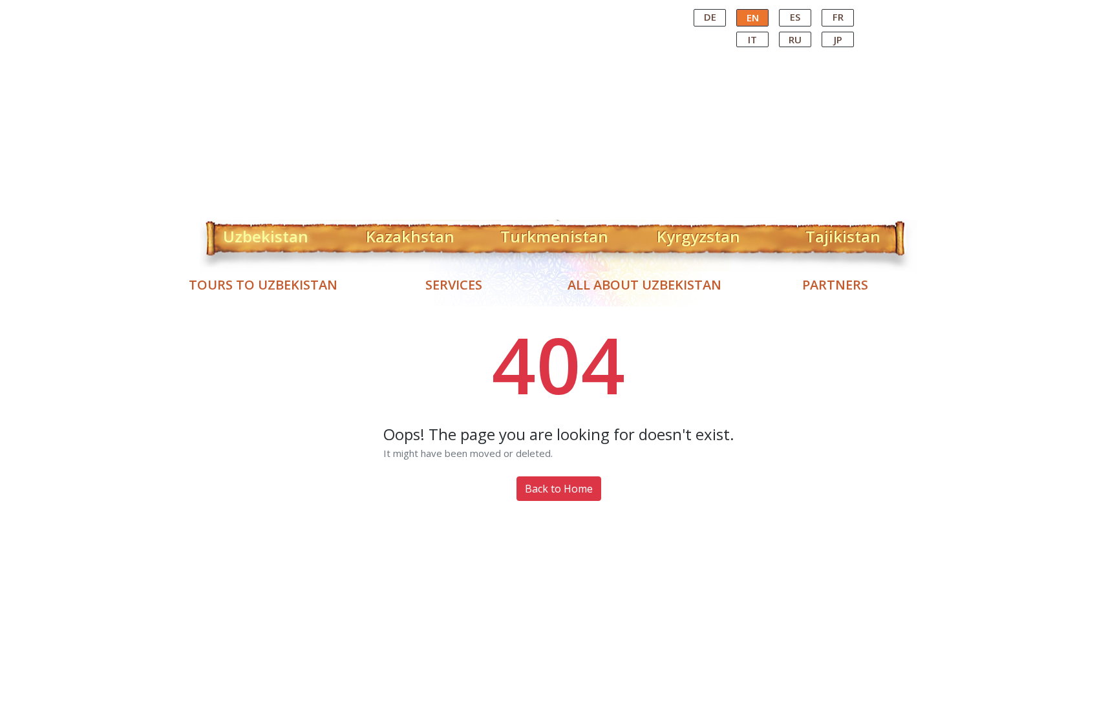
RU (795, 39)
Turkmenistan (554, 234)
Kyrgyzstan (698, 234)
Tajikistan (842, 234)
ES (795, 16)
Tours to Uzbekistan (263, 284)
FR (838, 16)
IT (752, 39)
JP (838, 39)
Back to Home (559, 489)
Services (453, 284)
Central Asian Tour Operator (558, 11)
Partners (835, 284)
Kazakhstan (410, 234)
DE (710, 16)
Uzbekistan (265, 234)
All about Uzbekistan (644, 284)
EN (753, 17)
